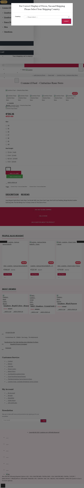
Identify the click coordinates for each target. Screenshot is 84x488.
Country (17, 16)
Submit (66, 21)
